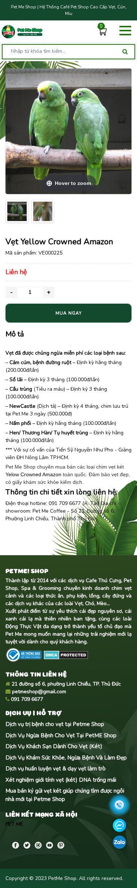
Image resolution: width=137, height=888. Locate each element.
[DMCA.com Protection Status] (65, 654)
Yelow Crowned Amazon (33, 474)
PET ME (14, 824)
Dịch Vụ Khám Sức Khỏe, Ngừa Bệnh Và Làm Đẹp (66, 757)
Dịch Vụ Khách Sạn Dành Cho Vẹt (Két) (53, 746)
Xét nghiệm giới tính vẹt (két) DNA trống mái (60, 780)
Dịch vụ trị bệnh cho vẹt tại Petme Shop (54, 724)
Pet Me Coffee (49, 511)
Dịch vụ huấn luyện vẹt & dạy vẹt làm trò (55, 768)
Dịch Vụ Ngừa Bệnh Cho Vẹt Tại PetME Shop (61, 735)
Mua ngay (69, 313)
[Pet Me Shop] (22, 31)
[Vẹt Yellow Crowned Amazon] (16, 211)
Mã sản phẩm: (21, 252)
